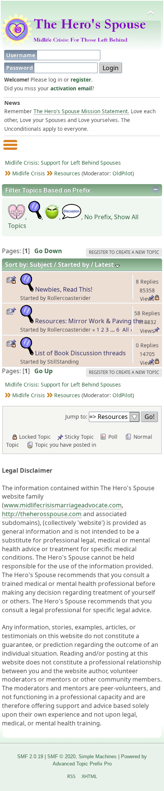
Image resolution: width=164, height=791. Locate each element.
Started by (73, 264)
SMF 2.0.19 (30, 756)
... (113, 329)
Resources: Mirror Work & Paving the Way (95, 321)
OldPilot (122, 173)
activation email (71, 88)
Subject (41, 264)
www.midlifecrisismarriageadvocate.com (63, 505)
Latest (105, 264)
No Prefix (97, 217)
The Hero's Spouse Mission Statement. (81, 111)
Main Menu (10, 148)
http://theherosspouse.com (42, 514)
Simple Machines (98, 756)
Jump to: (76, 416)
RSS (71, 776)
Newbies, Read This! (63, 289)
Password (20, 67)
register (81, 79)
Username (21, 55)
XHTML (89, 776)
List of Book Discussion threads (80, 353)
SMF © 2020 (61, 756)
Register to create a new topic (124, 252)
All (125, 329)
